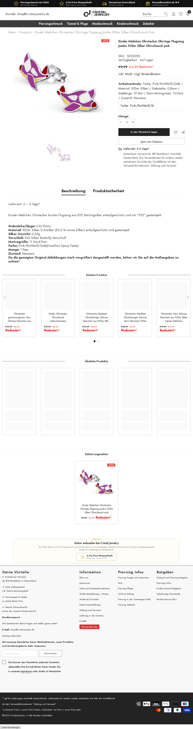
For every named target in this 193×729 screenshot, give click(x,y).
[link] (19, 415)
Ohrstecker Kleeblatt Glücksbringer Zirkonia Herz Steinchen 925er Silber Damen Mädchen (135, 317)
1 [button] (94, 341)
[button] (5, 297)
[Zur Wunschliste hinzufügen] (175, 132)
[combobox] (152, 14)
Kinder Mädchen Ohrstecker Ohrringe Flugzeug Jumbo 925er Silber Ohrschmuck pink (96, 508)
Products (25, 32)
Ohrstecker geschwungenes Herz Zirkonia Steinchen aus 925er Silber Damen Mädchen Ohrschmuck (19, 317)
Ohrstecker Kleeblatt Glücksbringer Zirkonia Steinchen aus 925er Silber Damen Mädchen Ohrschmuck (96, 317)
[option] (58, 84)
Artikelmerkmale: (150, 91)
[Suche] (155, 14)
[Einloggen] (174, 14)
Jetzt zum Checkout (151, 142)
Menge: (123, 116)
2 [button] (98, 341)
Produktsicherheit (108, 191)
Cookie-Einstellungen (10, 727)
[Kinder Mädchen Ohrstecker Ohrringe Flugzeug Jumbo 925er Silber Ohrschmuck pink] (96, 482)
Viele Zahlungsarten (15, 587)
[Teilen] (182, 132)
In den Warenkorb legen (144, 132)
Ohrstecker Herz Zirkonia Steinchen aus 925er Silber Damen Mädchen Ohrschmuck (174, 317)
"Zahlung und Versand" (44, 704)
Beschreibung (73, 191)
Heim (12, 32)
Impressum (26, 671)
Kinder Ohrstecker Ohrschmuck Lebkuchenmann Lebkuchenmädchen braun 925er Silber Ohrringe (57, 317)
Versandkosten (150, 74)
